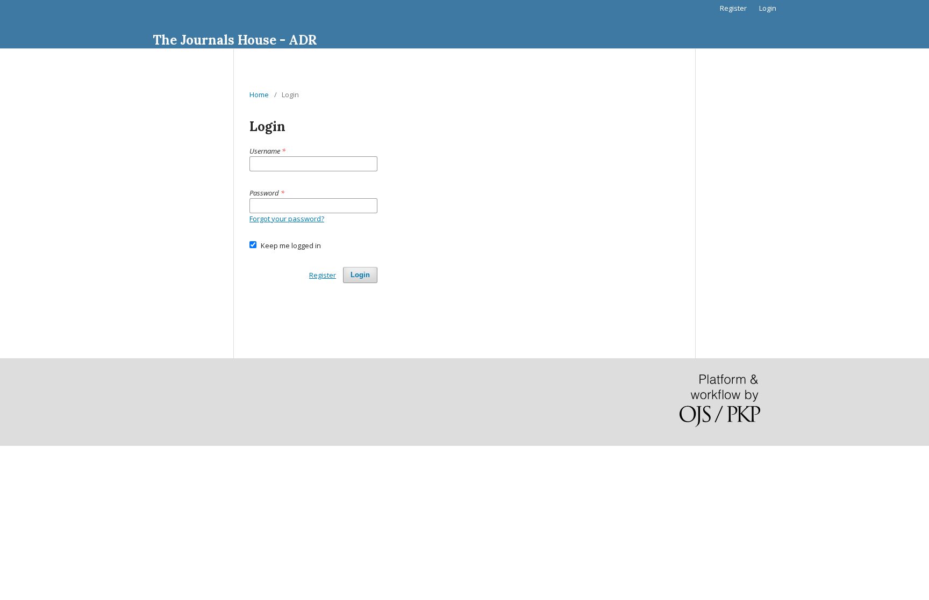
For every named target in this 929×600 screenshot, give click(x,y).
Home (259, 94)
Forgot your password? (286, 218)
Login (767, 8)
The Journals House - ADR (235, 40)
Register (733, 8)
